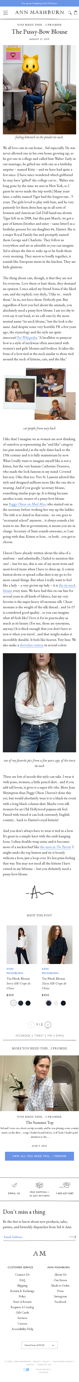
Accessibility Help (22, 1329)
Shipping (22, 1285)
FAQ (22, 1280)
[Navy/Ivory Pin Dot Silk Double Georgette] (28, 1003)
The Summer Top (39, 1122)
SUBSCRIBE (72, 1236)
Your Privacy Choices (43, 1369)
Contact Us (22, 1274)
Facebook (60, 1302)
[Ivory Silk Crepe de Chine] (13, 1003)
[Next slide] (47, 1024)
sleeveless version (32, 645)
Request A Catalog (22, 1307)
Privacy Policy (41, 1361)
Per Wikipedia (27, 337)
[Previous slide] (31, 1024)
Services (22, 1318)
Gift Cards (22, 1312)
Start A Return (22, 1302)
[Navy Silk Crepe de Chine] (21, 1003)
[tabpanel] (22, 968)
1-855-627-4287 (65, 1193)
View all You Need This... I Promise (39, 1156)
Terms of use (44, 1364)
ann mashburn (22, 1361)
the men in (55, 847)
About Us (60, 1274)
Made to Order (60, 1285)
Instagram (60, 1296)
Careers (22, 1323)
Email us (14, 1193)
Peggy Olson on (27, 504)
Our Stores (60, 1280)
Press (60, 1291)
